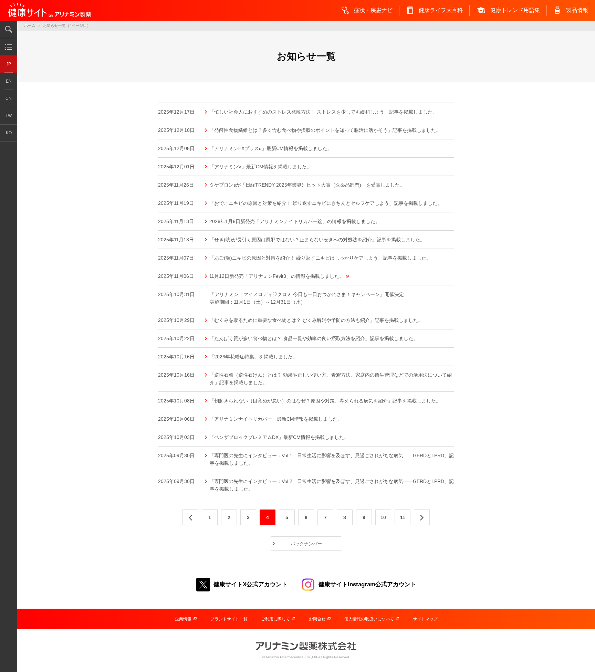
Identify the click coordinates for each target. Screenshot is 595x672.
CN (9, 98)
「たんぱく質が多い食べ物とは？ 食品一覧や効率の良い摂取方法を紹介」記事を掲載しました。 (314, 338)
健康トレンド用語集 (515, 10)
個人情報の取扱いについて (369, 619)
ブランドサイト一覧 (229, 619)
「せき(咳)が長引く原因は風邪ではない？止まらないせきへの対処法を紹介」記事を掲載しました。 (317, 239)
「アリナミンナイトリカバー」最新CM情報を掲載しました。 (276, 419)
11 (402, 517)
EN (9, 81)
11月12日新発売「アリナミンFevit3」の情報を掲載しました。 (277, 276)
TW (9, 115)
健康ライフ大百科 (441, 10)
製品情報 (577, 10)
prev (190, 517)
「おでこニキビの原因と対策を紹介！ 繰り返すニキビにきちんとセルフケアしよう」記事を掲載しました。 (326, 203)
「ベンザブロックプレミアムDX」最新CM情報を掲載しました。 (279, 437)
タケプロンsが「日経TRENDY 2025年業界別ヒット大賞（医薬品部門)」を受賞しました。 (307, 185)
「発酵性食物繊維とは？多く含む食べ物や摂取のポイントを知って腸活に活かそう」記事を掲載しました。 (325, 130)
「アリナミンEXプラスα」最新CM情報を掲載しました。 (271, 148)
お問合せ (317, 619)
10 (383, 517)
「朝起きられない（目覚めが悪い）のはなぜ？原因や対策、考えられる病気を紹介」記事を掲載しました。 (325, 400)
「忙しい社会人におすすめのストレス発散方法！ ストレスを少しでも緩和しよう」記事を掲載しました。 (323, 112)
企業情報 (183, 619)
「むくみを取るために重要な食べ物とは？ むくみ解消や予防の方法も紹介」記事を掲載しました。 (316, 320)
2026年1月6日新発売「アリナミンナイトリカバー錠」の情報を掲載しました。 (295, 221)
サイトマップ (425, 619)
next (421, 517)
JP (8, 64)
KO (9, 132)
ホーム (29, 25)
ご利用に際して (275, 619)
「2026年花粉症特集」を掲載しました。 (254, 356)
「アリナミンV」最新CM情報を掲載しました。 (261, 166)
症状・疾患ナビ (373, 10)
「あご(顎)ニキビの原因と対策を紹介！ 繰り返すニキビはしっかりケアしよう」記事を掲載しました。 (320, 258)
